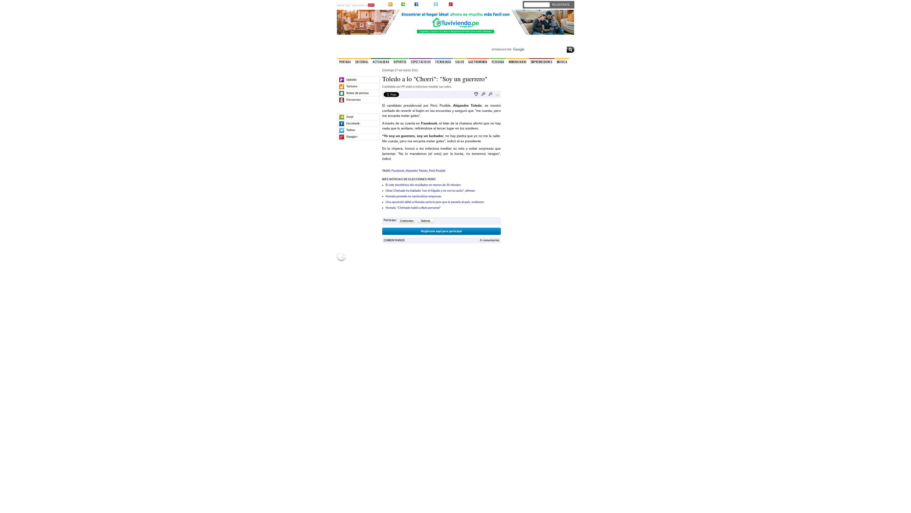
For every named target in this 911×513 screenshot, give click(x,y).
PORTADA (345, 62)
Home (401, 259)
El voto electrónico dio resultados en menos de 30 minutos (423, 185)
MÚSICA (562, 62)
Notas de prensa (357, 93)
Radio (473, 259)
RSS (396, 4)
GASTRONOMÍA (478, 62)
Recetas (438, 263)
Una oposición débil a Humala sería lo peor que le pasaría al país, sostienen (435, 202)
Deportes (367, 263)
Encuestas (353, 99)
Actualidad (368, 259)
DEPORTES (400, 62)
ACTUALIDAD (381, 62)
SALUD (459, 62)
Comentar (407, 221)
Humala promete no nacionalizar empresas (413, 196)
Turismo (351, 86)
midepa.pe (512, 259)
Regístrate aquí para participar (441, 231)
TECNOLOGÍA (443, 62)
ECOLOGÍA (498, 62)
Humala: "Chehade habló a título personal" (413, 207)
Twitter (443, 4)
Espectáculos (369, 268)
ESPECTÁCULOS (421, 62)
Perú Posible (437, 170)
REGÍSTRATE (561, 4)
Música (474, 263)
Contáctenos (566, 42)
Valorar (425, 221)
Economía (511, 263)
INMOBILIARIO (517, 62)
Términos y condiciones (560, 290)
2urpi (409, 4)
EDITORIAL (361, 62)
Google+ (459, 4)
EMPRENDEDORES (542, 62)
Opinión (351, 79)
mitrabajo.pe (513, 268)
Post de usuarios (408, 268)
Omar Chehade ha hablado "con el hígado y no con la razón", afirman (430, 190)
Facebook (425, 4)
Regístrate (403, 263)
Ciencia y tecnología (368, 278)
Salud (365, 272)
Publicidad (548, 259)
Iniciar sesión (538, 4)
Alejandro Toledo (416, 170)
